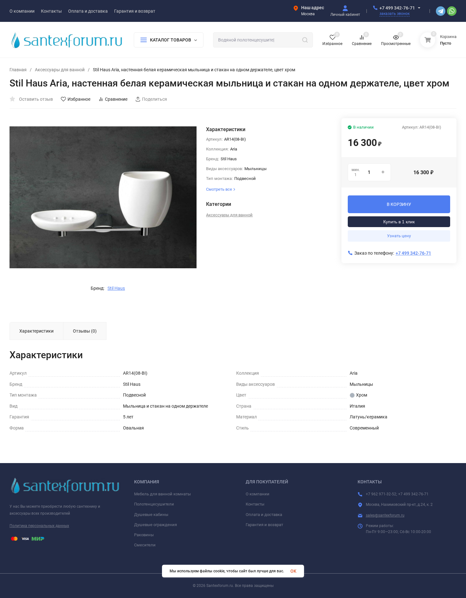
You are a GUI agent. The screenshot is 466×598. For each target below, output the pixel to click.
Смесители (145, 545)
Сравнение (116, 99)
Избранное (79, 99)
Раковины (144, 534)
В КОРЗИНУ (399, 204)
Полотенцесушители (154, 504)
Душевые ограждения (155, 524)
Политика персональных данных (39, 526)
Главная (18, 69)
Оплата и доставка (264, 514)
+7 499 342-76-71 (397, 7)
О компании (257, 494)
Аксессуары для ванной (60, 69)
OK (293, 571)
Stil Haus (116, 288)
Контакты (255, 504)
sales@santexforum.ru (385, 515)
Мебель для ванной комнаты (162, 494)
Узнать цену (399, 235)
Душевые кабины (151, 514)
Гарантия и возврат (264, 524)
